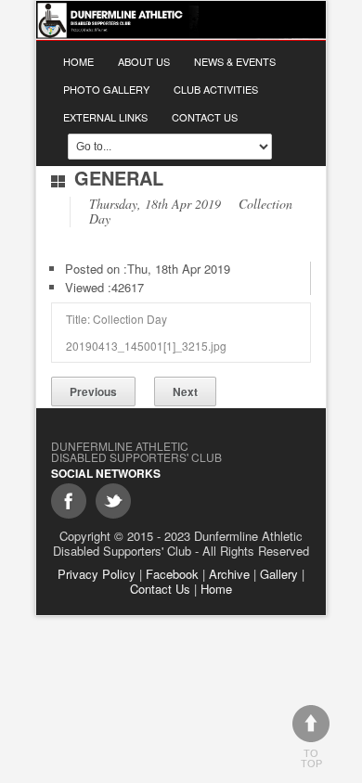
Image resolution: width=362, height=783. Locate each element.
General (118, 177)
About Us (144, 61)
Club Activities (216, 89)
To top (311, 758)
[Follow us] (113, 501)
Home (78, 61)
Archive (229, 574)
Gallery (279, 574)
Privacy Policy (97, 574)
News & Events (235, 61)
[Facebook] (68, 501)
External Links (105, 116)
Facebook (172, 574)
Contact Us (205, 116)
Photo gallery (106, 89)
